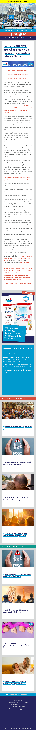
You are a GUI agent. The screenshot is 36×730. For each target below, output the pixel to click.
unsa (25, 38)
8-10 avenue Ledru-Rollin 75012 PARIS (18, 702)
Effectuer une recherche (19, 694)
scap (30, 38)
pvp (13, 38)
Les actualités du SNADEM (14, 398)
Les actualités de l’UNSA (13, 546)
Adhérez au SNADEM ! (19, 1)
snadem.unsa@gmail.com (19, 709)
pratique (19, 38)
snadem (7, 38)
